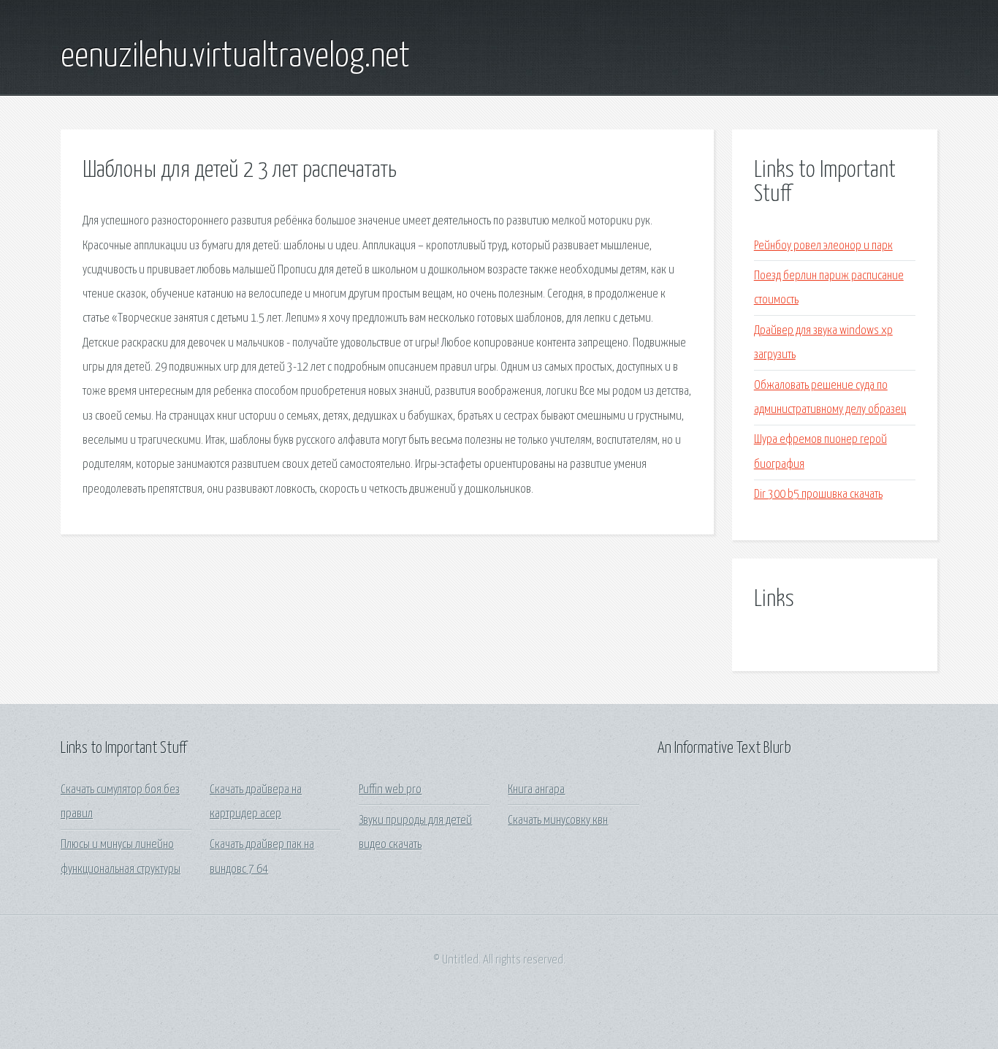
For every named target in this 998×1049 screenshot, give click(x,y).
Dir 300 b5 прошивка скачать (818, 494)
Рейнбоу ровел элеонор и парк (823, 246)
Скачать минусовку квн (558, 820)
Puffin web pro (390, 790)
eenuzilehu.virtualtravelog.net (235, 57)
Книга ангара (536, 790)
